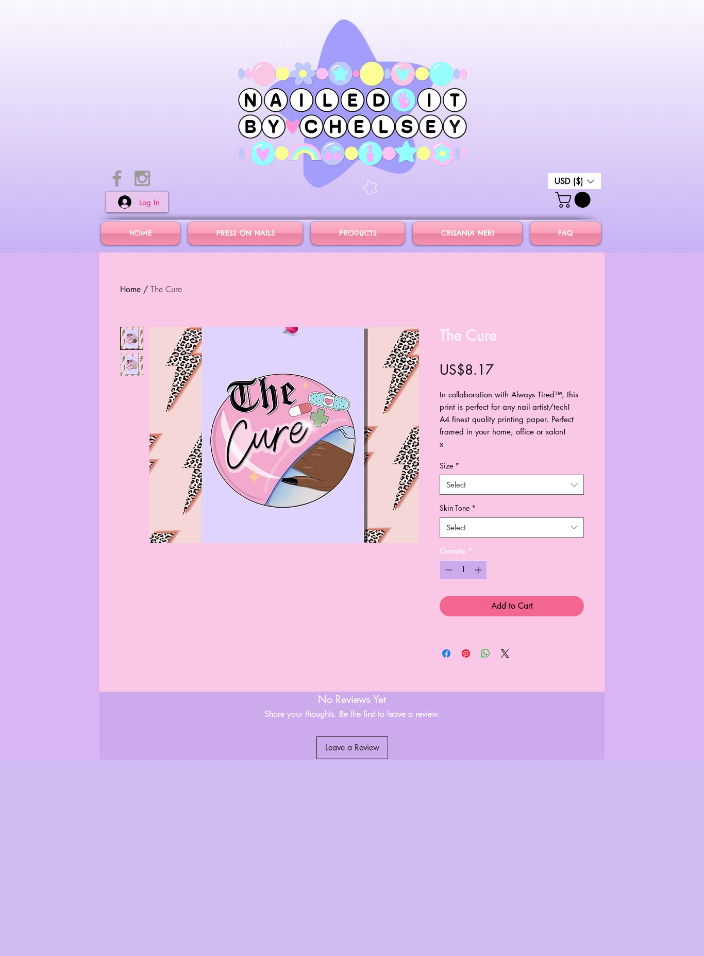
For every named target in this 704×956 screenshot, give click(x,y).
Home (130, 289)
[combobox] (512, 485)
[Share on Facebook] (446, 653)
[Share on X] (505, 653)
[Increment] (479, 570)
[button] (574, 181)
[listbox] (574, 181)
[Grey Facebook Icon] (117, 178)
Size (449, 466)
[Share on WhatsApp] (485, 653)
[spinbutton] (463, 570)
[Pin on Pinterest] (466, 653)
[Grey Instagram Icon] (142, 178)
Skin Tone (458, 508)
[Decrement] (447, 570)
